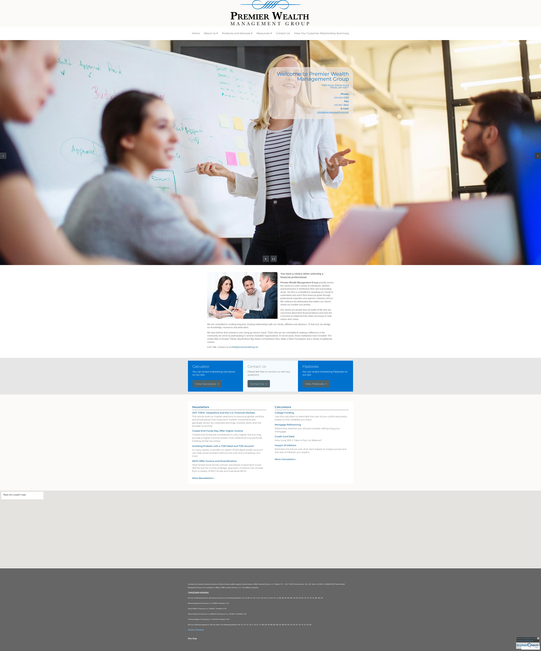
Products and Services (236, 33)
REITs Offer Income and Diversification (214, 461)
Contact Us (283, 33)
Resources (263, 33)
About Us (210, 33)
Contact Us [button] (257, 384)
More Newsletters (203, 478)
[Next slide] (538, 156)
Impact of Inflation (285, 445)
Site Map (192, 638)
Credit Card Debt (285, 436)
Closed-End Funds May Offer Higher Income (217, 431)
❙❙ (274, 258)
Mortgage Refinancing (288, 424)
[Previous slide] (3, 156)
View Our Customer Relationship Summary (321, 33)
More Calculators (285, 459)
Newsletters (200, 407)
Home (196, 33)
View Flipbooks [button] (314, 384)
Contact (200, 630)
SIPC (282, 584)
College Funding (284, 412)
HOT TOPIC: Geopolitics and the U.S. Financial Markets (223, 412)
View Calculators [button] (205, 384)
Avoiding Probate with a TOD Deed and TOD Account (223, 446)
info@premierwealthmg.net (333, 112)
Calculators (283, 407)
